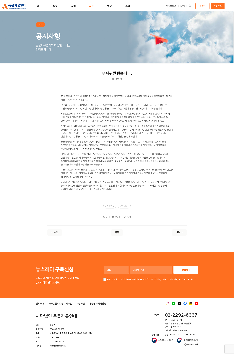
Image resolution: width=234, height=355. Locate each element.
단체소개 (40, 303)
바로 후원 (218, 6)
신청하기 (186, 269)
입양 (109, 6)
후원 (127, 6)
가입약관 (80, 303)
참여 (73, 6)
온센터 (202, 6)
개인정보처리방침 (97, 303)
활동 (55, 6)
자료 (91, 6)
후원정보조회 (171, 6)
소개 (37, 6)
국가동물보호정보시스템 (60, 303)
